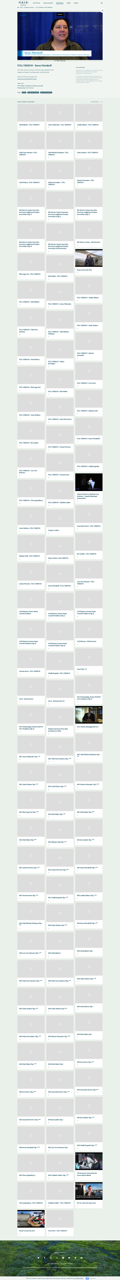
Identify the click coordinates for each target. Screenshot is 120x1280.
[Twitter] (38, 1260)
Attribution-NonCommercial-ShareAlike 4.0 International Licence (79, 1267)
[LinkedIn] (63, 1260)
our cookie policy (78, 1278)
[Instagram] (51, 1260)
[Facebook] (45, 1260)
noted (38, 1267)
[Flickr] (57, 1260)
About (76, 3)
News (68, 3)
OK (87, 1278)
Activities (36, 3)
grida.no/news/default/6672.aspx (26, 79)
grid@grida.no (92, 81)
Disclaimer (63, 1263)
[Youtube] (69, 1260)
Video (21, 7)
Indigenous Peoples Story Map (34, 86)
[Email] (81, 1260)
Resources (59, 3)
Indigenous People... (29, 7)
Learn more (92, 1278)
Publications (48, 3)
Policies (70, 1263)
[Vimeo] (75, 1260)
